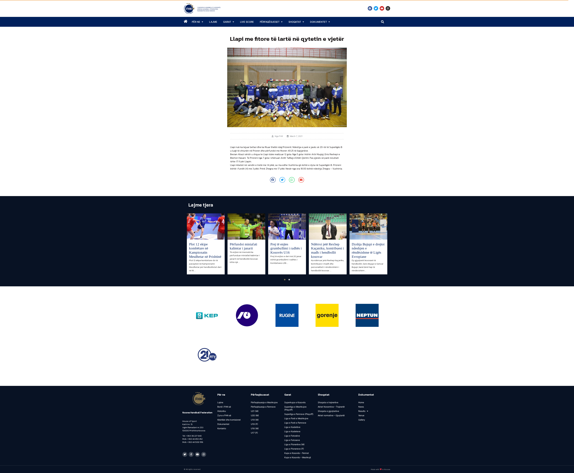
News (361, 406)
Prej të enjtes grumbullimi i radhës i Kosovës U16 (286, 248)
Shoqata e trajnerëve (328, 402)
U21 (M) (254, 411)
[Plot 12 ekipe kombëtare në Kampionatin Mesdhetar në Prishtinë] (206, 226)
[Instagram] (388, 8)
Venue (361, 415)
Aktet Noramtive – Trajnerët (331, 406)
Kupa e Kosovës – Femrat (296, 453)
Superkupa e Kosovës (295, 402)
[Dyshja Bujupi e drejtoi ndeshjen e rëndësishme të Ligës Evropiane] (368, 226)
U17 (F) (254, 432)
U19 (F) (254, 424)
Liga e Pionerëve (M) (294, 444)
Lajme (213, 21)
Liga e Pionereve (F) (294, 448)
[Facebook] (370, 8)
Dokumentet (223, 424)
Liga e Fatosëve (292, 435)
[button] (383, 22)
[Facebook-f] (191, 454)
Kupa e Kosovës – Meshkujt (297, 457)
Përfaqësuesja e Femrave (263, 406)
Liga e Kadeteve (292, 431)
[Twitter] (376, 8)
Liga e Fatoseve (292, 440)
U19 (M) (255, 419)
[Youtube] (382, 8)
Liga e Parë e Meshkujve (296, 418)
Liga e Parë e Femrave (295, 422)
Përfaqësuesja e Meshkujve (264, 402)
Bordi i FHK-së (224, 406)
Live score (247, 21)
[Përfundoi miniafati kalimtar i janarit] (246, 226)
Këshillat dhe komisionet (229, 419)
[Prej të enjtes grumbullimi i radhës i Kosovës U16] (287, 226)
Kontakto (221, 428)
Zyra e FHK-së (224, 415)
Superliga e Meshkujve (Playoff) (295, 408)
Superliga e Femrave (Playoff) (298, 414)
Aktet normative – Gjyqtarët (331, 415)
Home (361, 402)
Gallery (361, 419)
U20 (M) (255, 415)
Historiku (221, 411)
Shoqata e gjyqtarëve (328, 411)
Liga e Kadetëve (292, 427)
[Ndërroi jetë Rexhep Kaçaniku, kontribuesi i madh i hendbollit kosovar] (328, 226)
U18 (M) (255, 428)
